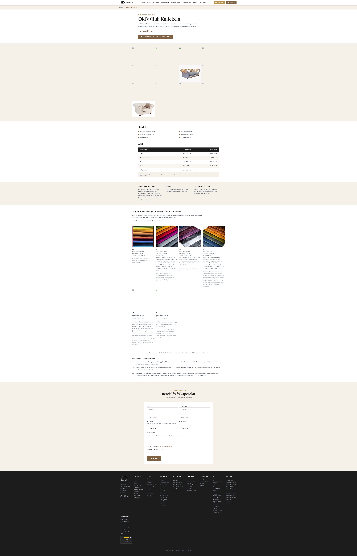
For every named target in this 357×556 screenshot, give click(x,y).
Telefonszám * (183, 406)
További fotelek (164, 495)
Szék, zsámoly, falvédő (163, 500)
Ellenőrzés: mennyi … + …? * (155, 449)
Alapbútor (150, 421)
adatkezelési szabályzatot (164, 446)
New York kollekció (178, 487)
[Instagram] (125, 496)
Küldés (154, 458)
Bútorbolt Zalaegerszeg (229, 479)
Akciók (149, 2)
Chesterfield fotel (164, 482)
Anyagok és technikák (189, 487)
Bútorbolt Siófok (230, 487)
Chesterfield (165, 2)
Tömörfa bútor (216, 512)
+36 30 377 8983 (124, 525)
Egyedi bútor (163, 503)
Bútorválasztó (137, 485)
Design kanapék (151, 489)
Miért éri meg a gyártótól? (217, 502)
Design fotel (163, 489)
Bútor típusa (182, 421)
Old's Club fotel (164, 484)
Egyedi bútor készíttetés (216, 491)
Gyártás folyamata (204, 481)
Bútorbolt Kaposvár (231, 482)
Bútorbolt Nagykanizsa (229, 500)
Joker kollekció (177, 489)
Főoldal (143, 2)
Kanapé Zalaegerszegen (217, 494)
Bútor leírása (151, 432)
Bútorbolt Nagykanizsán (216, 487)
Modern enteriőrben (192, 490)
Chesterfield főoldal (191, 479)
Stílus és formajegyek (190, 483)
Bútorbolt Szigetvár (231, 497)
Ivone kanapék (150, 487)
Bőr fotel (215, 484)
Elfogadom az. (161, 446)
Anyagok (202, 485)
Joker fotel (162, 493)
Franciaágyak (163, 497)
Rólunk (195, 2)
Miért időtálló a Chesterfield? (216, 505)
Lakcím (181, 414)
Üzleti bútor (202, 2)
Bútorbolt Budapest (231, 503)
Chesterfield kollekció (176, 479)
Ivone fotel (162, 486)
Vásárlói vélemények (137, 494)
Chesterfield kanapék (150, 481)
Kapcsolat (136, 491)
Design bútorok (177, 491)
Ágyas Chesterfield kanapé (218, 481)
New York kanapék (151, 491)
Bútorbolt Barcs (230, 495)
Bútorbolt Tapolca (230, 489)
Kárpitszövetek (164, 505)
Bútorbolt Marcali (230, 491)
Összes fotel (163, 480)
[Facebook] (121, 496)
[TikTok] (128, 496)
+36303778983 (219, 2)
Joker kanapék (150, 493)
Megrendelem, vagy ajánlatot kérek (155, 37)
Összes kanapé (150, 479)
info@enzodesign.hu (125, 527)
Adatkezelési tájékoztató (137, 498)
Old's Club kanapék (151, 484)
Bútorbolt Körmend (231, 493)
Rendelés (231, 2)
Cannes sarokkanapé (150, 495)
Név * (149, 406)
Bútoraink (156, 2)
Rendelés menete (176, 2)
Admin (178, 552)
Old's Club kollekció (178, 482)
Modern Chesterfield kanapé (218, 509)
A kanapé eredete (191, 481)
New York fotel (163, 491)
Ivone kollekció (177, 484)
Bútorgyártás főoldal (205, 479)
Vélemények (187, 2)
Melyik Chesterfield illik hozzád (218, 498)
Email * (149, 414)
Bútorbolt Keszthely (231, 484)
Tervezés (202, 483)
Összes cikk (216, 479)
